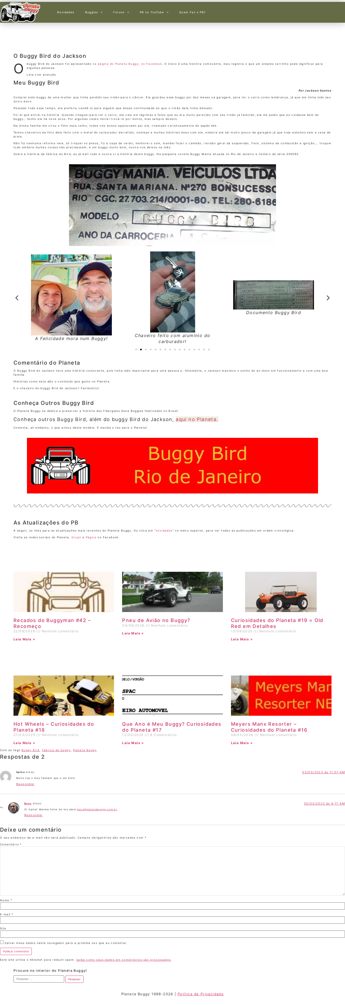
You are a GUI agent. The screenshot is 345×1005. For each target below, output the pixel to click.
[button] (16, 298)
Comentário (11, 844)
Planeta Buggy (85, 750)
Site (3, 928)
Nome (6, 900)
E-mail (6, 914)
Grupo (76, 537)
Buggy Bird (31, 750)
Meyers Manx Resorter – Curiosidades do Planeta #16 (269, 727)
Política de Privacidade (201, 994)
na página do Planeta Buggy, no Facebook (127, 63)
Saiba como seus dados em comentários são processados (123, 959)
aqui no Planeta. (197, 419)
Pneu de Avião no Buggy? (156, 620)
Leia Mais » (24, 639)
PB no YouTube (152, 12)
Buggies (91, 12)
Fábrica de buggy (56, 750)
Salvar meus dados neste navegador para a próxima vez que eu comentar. (66, 943)
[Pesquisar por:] (38, 979)
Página (91, 537)
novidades (164, 530)
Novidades (65, 12)
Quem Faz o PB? (192, 12)
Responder (25, 784)
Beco (28, 803)
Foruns (118, 12)
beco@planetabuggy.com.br (97, 809)
